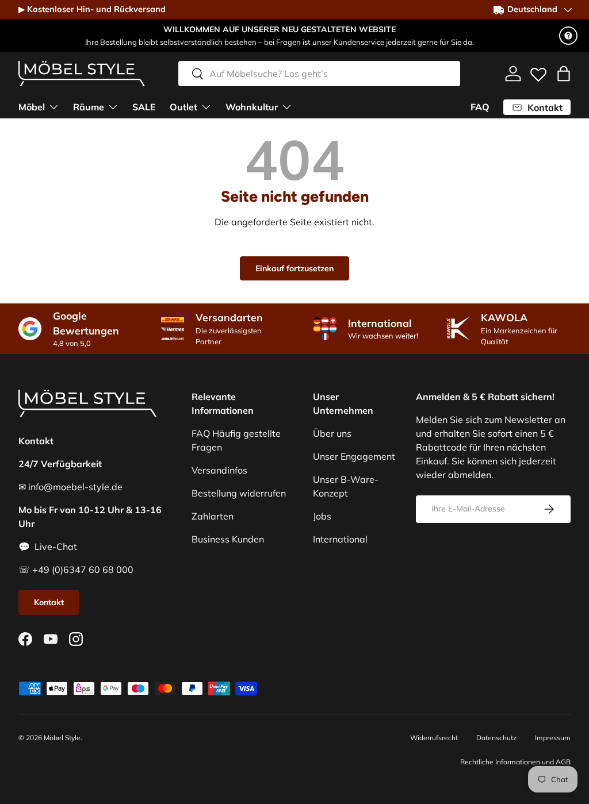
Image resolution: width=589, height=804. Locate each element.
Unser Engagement (354, 456)
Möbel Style (62, 737)
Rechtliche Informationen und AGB (515, 761)
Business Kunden (228, 539)
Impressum (553, 737)
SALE (144, 107)
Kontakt (49, 602)
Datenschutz (496, 737)
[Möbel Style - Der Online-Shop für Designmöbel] (81, 73)
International (340, 539)
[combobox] (319, 73)
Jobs (322, 516)
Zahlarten (213, 516)
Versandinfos (219, 470)
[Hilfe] (568, 35)
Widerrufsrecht (434, 737)
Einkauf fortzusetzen (294, 268)
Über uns (332, 433)
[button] (563, 73)
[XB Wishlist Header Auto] (538, 71)
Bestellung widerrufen (239, 493)
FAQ (480, 107)
